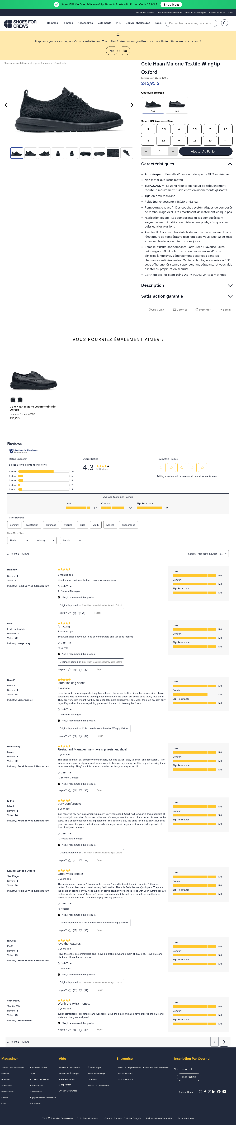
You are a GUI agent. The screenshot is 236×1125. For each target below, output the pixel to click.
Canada (118, 1118)
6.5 (195, 129)
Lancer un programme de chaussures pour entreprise (142, 1067)
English (127, 1118)
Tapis (158, 23)
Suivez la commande (98, 1085)
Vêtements (104, 23)
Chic (3, 1103)
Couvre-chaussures (138, 23)
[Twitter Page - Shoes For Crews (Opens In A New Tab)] (210, 1091)
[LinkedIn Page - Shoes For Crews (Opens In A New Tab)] (214, 1091)
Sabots (4, 1097)
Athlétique (6, 1085)
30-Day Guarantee (68, 1090)
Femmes (68, 23)
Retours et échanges (195, 12)
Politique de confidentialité (159, 1118)
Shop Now (171, 5)
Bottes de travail (38, 1067)
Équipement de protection (43, 1097)
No (125, 51)
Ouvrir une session (145, 12)
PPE (118, 23)
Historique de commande (170, 12)
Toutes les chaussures (12, 1067)
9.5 (194, 140)
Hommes (52, 23)
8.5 (164, 140)
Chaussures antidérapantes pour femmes (26, 63)
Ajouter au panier (203, 151)
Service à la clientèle (69, 1067)
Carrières (92, 1079)
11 (225, 140)
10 (210, 140)
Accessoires (85, 23)
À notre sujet (94, 1067)
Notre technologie (96, 1073)
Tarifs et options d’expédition (67, 1082)
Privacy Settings (186, 1118)
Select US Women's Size (157, 121)
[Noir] (13, 400)
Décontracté (60, 63)
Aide (230, 12)
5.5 (164, 129)
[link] (153, 105)
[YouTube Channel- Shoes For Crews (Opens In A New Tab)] (224, 1091)
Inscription (189, 1077)
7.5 (225, 129)
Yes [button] (111, 51)
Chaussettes (36, 1085)
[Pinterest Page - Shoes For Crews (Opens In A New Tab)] (219, 1091)
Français (137, 1118)
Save (228, 319)
